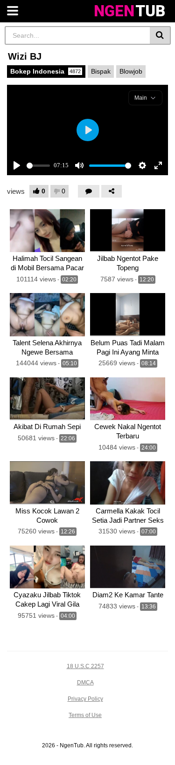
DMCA (85, 682)
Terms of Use (85, 715)
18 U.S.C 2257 (85, 666)
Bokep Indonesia (45, 71)
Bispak (101, 71)
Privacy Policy (85, 699)
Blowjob (130, 71)
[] (160, 35)
